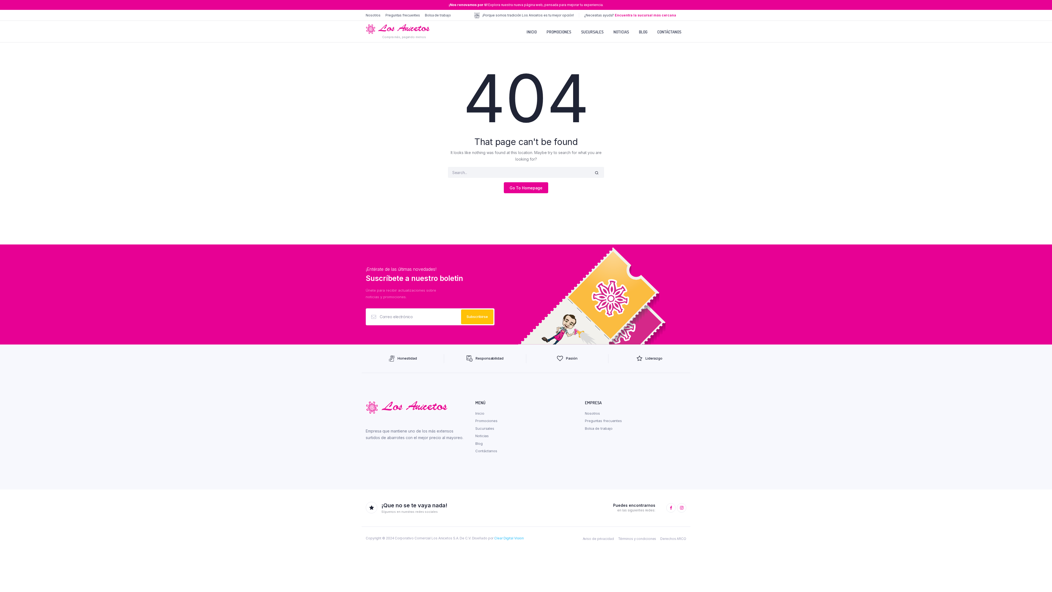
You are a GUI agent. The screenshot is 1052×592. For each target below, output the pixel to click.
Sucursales (592, 32)
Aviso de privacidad (598, 539)
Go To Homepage (526, 188)
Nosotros (373, 15)
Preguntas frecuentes (402, 15)
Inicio (532, 32)
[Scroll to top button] (1040, 580)
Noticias (621, 32)
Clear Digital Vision (509, 538)
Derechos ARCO (673, 539)
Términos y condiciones (637, 539)
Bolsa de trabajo (438, 15)
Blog (643, 32)
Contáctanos (669, 32)
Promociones (559, 32)
